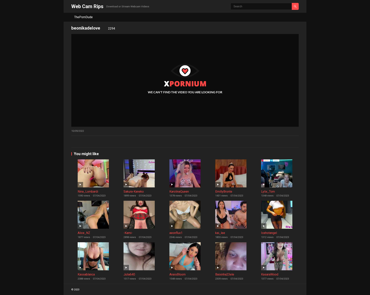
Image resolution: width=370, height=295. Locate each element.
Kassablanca (86, 274)
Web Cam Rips (87, 6)
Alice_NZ (84, 233)
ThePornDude (83, 17)
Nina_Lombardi (88, 191)
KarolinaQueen (179, 191)
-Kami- (128, 233)
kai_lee (220, 233)
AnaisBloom (177, 274)
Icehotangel (269, 233)
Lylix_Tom (268, 191)
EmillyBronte (223, 191)
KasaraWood (269, 274)
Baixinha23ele (224, 274)
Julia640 (129, 274)
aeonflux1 (175, 233)
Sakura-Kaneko (134, 191)
